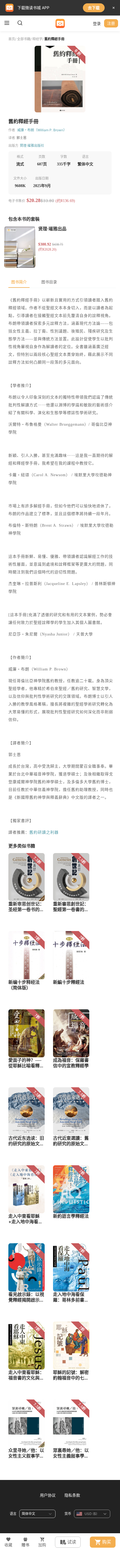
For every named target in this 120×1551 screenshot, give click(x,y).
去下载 (94, 7)
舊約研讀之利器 (44, 832)
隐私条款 (72, 1495)
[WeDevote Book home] (60, 23)
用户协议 (48, 1495)
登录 (97, 23)
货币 (67, 1514)
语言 (13, 1514)
